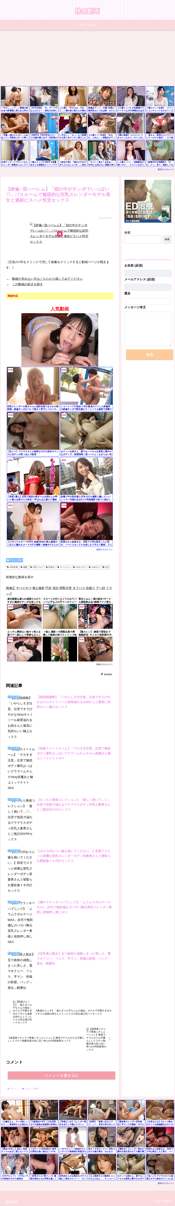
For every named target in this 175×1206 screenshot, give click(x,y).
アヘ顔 (100, 588)
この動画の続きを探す (27, 284)
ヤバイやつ (23, 588)
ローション (65, 567)
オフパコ (79, 588)
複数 (25, 567)
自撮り (90, 588)
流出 (55, 588)
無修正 (10, 588)
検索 (127, 232)
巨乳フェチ (38, 567)
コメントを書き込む (61, 1075)
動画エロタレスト (166, 169)
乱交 (107, 567)
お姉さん (95, 567)
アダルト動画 (16, 560)
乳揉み (51, 567)
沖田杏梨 (14, 567)
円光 (48, 588)
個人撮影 (38, 588)
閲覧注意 (65, 588)
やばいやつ (81, 567)
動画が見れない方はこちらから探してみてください (47, 278)
